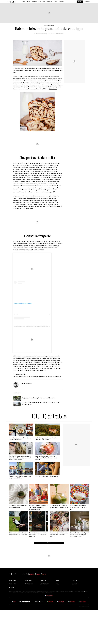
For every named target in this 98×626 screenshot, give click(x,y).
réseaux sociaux (35, 81)
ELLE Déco (49, 1)
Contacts (43, 580)
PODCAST (61, 1)
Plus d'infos (54, 592)
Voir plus (49, 542)
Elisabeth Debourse (41, 33)
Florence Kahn (32, 87)
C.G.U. (57, 580)
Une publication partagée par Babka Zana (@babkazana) (27, 326)
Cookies (11, 587)
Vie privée (74, 580)
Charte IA (74, 583)
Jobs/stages (28, 580)
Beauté (28, 1)
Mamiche (56, 85)
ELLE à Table (42, 1)
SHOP (80, 1)
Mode (23, 1)
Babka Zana (53, 89)
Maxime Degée (59, 33)
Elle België (12, 583)
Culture (34, 1)
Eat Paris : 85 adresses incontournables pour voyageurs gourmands (32, 376)
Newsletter (87, 1)
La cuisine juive (17, 374)
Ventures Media (45, 583)
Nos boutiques (29, 583)
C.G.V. (57, 583)
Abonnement (12, 580)
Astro (55, 1)
